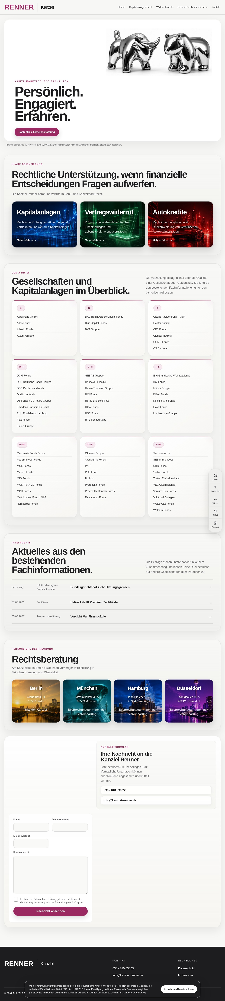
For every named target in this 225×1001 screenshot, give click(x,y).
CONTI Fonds (161, 342)
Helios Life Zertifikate (97, 400)
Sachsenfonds (161, 453)
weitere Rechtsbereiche (191, 7)
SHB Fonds (160, 466)
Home (121, 7)
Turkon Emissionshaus (166, 478)
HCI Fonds (91, 394)
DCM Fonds (24, 375)
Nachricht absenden (50, 911)
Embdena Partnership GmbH (33, 407)
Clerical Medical (162, 335)
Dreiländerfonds (26, 394)
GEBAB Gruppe (94, 375)
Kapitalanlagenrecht (140, 7)
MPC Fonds (24, 491)
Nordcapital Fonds (27, 503)
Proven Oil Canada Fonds (100, 491)
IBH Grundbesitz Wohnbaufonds (171, 375)
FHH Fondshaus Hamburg (32, 413)
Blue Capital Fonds (96, 323)
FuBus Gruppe (25, 426)
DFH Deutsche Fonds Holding (34, 382)
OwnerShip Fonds (95, 459)
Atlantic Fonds (25, 329)
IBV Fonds (159, 382)
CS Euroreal (160, 348)
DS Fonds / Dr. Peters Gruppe (34, 400)
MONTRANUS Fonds (29, 484)
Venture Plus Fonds (164, 491)
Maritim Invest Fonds (29, 459)
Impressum (185, 975)
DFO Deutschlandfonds (30, 388)
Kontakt (216, 7)
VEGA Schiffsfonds (164, 484)
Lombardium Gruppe (165, 413)
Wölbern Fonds (162, 510)
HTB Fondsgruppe (95, 419)
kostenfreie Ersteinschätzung (37, 131)
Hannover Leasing (95, 382)
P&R (88, 466)
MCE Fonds (24, 466)
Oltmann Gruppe (94, 453)
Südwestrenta (161, 472)
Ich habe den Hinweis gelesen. (179, 989)
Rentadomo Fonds (95, 497)
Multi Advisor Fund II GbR (31, 497)
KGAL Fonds (160, 394)
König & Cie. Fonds (164, 400)
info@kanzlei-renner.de (120, 800)
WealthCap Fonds (163, 503)
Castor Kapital (161, 323)
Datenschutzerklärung (134, 992)
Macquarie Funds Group (31, 453)
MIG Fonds (23, 478)
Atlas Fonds (24, 323)
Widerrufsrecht (164, 7)
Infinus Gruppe (161, 388)
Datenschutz (186, 968)
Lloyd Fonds (160, 407)
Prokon (89, 478)
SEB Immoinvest (163, 459)
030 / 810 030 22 (115, 790)
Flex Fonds (23, 419)
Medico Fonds (25, 472)
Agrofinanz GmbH (27, 316)
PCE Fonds (91, 472)
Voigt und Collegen (164, 497)
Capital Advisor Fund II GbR (169, 316)
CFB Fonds (159, 329)
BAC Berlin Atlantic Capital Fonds (104, 316)
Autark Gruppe (25, 335)
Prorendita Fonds (95, 484)
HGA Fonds (92, 407)
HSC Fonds (92, 413)
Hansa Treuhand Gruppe (99, 388)
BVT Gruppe (92, 329)
